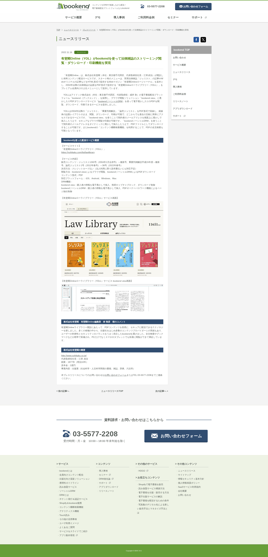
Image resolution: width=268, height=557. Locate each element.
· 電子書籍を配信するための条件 (153, 500)
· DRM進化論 (104, 479)
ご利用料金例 (146, 17)
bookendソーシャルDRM (110, 101)
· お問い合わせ (184, 495)
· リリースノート (106, 491)
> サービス (62, 464)
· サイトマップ (184, 475)
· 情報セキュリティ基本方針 (190, 479)
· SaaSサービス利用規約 (189, 487)
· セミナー (103, 475)
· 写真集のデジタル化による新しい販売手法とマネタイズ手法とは (153, 508)
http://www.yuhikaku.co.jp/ (74, 355)
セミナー (173, 17)
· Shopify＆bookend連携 (70, 503)
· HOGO (141, 471)
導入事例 (119, 17)
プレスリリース (89, 30)
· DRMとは (63, 495)
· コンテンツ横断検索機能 (70, 507)
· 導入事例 (103, 471)
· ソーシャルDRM (66, 491)
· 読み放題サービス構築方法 (151, 488)
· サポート (103, 483)
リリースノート (180, 101)
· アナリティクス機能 (68, 511)
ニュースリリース (71, 30)
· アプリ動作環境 (66, 535)
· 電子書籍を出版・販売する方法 (153, 492)
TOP (58, 30)
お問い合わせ (179, 57)
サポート (197, 17)
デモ (97, 17)
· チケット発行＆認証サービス (73, 499)
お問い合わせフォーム (115, 375)
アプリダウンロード (182, 108)
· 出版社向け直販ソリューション (74, 479)
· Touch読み (64, 515)
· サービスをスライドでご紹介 (73, 531)
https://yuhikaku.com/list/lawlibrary (78, 152)
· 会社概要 (182, 491)
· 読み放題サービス (67, 487)
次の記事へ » (161, 391)
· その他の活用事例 (67, 519)
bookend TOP (182, 50)
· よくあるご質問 (66, 527)
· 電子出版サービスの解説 (149, 496)
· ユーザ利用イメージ (68, 523)
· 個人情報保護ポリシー (188, 483)
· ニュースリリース (186, 471)
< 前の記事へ (62, 391)
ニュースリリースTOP (112, 391)
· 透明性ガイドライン (68, 483)
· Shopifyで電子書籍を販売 (150, 484)
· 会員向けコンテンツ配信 (70, 475)
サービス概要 (73, 17)
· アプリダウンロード (108, 487)
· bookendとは (65, 471)
